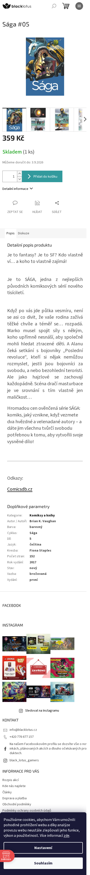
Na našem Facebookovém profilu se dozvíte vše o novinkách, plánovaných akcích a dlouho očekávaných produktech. (49, 749)
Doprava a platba (14, 798)
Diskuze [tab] (23, 233)
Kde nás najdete (14, 786)
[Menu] (79, 6)
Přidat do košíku (45, 176)
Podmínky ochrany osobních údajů (26, 810)
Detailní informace (15, 188)
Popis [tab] (10, 233)
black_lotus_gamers (24, 760)
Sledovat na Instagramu (42, 710)
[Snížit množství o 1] (19, 179)
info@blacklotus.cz (23, 729)
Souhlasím (43, 863)
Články (7, 792)
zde (66, 835)
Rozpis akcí (10, 780)
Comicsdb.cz (19, 489)
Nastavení (43, 847)
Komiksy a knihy (42, 515)
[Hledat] (54, 6)
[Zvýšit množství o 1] (19, 173)
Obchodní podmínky (16, 804)
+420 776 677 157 (22, 736)
